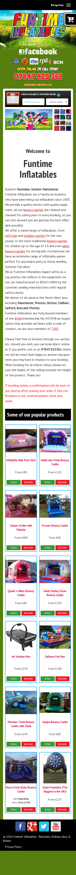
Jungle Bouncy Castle (55, 722)
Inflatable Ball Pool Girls (21, 460)
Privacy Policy (13, 847)
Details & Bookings (21, 482)
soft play (11, 236)
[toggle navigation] (68, 5)
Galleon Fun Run (55, 656)
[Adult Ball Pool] (63, 128)
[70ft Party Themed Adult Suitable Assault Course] (57, 128)
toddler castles (35, 236)
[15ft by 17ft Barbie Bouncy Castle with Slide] (69, 111)
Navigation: (57, 5)
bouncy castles (34, 210)
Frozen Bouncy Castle (55, 525)
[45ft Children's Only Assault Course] (63, 123)
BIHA (18, 318)
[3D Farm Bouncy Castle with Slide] (69, 117)
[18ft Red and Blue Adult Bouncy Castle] (57, 117)
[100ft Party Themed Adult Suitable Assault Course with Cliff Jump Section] (57, 111)
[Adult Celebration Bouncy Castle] (69, 128)
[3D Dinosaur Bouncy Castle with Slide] (63, 117)
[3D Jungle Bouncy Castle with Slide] (57, 123)
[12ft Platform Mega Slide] (63, 111)
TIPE (54, 329)
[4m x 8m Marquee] (69, 123)
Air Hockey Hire (21, 656)
